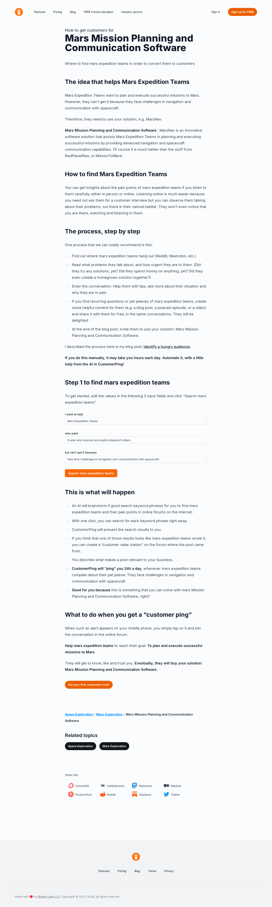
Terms (152, 871)
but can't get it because (81, 452)
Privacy (169, 871)
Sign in (215, 12)
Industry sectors (131, 12)
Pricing (57, 12)
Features (39, 12)
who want (71, 433)
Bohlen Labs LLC (49, 896)
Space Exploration (80, 746)
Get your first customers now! (89, 684)
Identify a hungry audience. (167, 347)
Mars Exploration (114, 746)
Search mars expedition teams (91, 473)
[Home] (19, 12)
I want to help (74, 414)
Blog (73, 12)
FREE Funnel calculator (98, 12)
